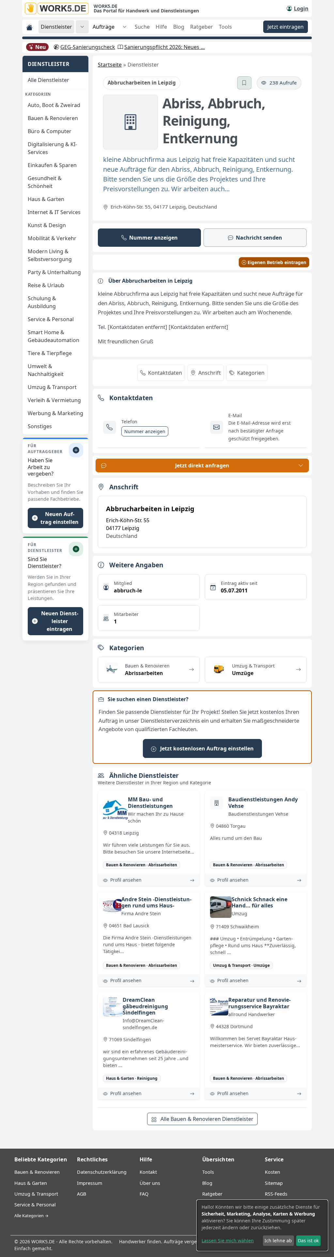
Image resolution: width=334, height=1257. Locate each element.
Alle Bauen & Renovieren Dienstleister (206, 1119)
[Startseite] (59, 8)
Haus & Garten (30, 1183)
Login (301, 8)
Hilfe (161, 26)
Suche (142, 26)
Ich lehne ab (278, 1240)
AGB (81, 1194)
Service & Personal (35, 1205)
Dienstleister (56, 26)
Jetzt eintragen (285, 26)
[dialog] (262, 1225)
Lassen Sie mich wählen (228, 1240)
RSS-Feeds (276, 1194)
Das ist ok (308, 1240)
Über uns (150, 1183)
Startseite (110, 64)
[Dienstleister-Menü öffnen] (82, 26)
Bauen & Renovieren (37, 1172)
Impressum (89, 1183)
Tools (225, 26)
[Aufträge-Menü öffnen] (124, 26)
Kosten (272, 1172)
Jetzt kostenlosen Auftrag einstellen (206, 748)
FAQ (144, 1194)
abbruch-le (128, 590)
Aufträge (103, 26)
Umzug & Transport (36, 1194)
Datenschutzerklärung (102, 1172)
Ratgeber (201, 26)
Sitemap (274, 1183)
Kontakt (148, 1172)
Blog (178, 26)
